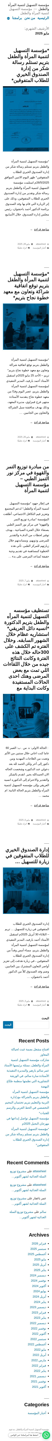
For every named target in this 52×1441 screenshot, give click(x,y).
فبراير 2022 (39, 1365)
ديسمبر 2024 (38, 1275)
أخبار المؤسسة (39, 248)
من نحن (29, 18)
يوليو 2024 (39, 1291)
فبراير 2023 (39, 1312)
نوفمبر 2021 (38, 1381)
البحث (45, 1018)
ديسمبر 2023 (38, 1307)
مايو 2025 (40, 1259)
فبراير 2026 (39, 1243)
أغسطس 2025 (37, 1254)
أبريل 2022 (39, 1355)
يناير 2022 (40, 1370)
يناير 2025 (40, 1270)
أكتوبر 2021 (39, 1386)
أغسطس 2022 (37, 1344)
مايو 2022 (40, 1349)
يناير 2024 (40, 1302)
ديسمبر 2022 (38, 1323)
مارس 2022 (38, 1360)
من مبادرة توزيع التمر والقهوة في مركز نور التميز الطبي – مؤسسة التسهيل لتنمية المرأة (27, 478)
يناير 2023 (40, 1317)
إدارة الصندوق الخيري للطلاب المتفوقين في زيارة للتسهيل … (27, 855)
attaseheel (41, 244)
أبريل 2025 (39, 1264)
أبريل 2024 (39, 1296)
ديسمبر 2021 (38, 1376)
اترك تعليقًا (22, 248)
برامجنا (17, 18)
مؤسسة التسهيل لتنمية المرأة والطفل (32, 1429)
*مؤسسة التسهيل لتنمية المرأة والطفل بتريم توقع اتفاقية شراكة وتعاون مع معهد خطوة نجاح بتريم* (26, 285)
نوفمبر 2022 (38, 1328)
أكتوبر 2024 (39, 1286)
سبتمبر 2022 (38, 1339)
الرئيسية (43, 18)
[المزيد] (8, 18)
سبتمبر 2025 (38, 1249)
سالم (43, 1212)
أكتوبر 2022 (39, 1333)
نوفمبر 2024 (38, 1280)
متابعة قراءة (39, 229)
